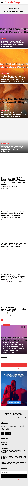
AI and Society (7, 11)
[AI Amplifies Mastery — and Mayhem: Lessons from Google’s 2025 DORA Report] (14, 296)
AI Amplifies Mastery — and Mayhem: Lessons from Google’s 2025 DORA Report (13, 309)
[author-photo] (8, 186)
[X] (9, 433)
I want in (13, 364)
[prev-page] (22, 327)
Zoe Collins (11, 248)
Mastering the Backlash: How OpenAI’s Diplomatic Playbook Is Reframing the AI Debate (13, 463)
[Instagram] (2, 433)
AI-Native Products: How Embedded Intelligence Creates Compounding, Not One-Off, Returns (13, 277)
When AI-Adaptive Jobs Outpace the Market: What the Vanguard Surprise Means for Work (13, 245)
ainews (3, 38)
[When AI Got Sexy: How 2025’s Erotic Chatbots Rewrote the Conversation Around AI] (14, 201)
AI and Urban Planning (17, 11)
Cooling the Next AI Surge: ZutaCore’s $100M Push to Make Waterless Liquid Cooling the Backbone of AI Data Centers (14, 457)
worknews (3, 186)
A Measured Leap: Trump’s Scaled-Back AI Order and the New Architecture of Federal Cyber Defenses (14, 346)
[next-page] (10, 320)
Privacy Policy (16, 368)
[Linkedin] (6, 433)
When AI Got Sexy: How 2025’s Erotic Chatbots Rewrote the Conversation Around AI (13, 213)
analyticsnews (5, 73)
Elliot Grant (11, 186)
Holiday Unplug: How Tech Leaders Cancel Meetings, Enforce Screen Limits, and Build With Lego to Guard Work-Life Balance (13, 180)
